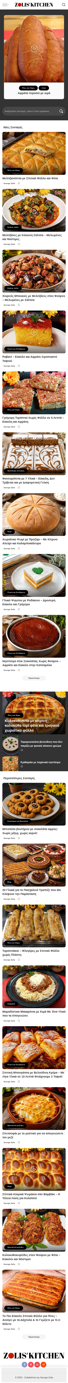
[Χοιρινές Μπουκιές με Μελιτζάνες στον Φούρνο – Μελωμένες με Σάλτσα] (34, 271)
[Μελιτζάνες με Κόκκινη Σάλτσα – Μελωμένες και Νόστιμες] (34, 210)
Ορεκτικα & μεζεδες (15, 1125)
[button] (27, 106)
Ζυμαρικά (11, 1004)
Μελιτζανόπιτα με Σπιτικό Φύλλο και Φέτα (30, 178)
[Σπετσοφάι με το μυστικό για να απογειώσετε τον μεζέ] (34, 1108)
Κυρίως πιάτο (13, 227)
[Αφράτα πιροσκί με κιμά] (34, 49)
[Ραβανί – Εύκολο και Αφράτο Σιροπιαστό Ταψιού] (34, 332)
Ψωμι (9, 531)
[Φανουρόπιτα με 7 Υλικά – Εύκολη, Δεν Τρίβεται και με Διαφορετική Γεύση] (34, 453)
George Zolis (9, 183)
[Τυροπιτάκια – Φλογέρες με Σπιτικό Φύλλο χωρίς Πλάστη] (34, 926)
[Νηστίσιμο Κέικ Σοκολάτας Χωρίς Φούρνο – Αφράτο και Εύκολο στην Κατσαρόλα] (34, 636)
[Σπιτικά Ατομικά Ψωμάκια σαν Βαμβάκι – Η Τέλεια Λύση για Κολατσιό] (34, 1169)
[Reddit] (43, 1364)
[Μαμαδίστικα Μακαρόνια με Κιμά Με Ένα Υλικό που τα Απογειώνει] (34, 986)
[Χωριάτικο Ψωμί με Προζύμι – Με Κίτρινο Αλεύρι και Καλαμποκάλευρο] (34, 514)
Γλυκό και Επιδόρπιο (16, 349)
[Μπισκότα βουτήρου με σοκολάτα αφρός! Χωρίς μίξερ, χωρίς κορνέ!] (34, 804)
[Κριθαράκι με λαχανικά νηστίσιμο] (10, 763)
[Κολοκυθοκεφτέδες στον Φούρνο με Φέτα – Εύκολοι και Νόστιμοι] (34, 1230)
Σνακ (44, 88)
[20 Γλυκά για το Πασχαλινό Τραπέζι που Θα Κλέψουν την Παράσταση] (34, 865)
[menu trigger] (6, 5)
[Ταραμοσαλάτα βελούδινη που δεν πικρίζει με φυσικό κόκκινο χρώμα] (10, 745)
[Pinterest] (31, 1364)
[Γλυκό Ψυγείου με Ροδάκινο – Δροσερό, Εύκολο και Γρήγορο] (34, 575)
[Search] (64, 5)
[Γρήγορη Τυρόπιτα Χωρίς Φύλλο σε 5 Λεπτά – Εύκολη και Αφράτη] (34, 392)
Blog (9, 882)
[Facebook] (24, 1364)
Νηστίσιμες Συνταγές (15, 471)
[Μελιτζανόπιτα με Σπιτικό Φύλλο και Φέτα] (34, 153)
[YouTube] (37, 1364)
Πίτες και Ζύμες (28, 88)
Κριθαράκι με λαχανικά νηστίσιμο (40, 762)
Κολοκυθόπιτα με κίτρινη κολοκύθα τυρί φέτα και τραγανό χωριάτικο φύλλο (32, 725)
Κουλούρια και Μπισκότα (17, 821)
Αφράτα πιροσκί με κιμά (34, 93)
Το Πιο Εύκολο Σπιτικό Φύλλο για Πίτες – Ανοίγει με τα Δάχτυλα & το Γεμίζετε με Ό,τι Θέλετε (31, 1320)
